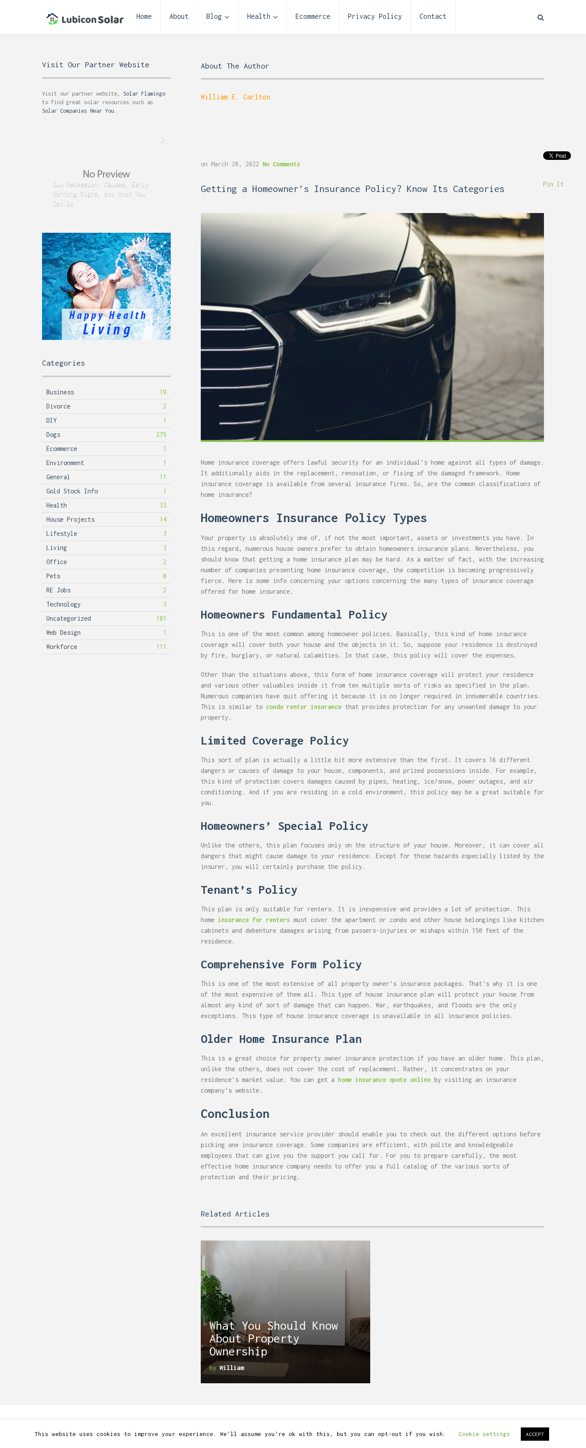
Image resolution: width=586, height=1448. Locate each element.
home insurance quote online (384, 1079)
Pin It (553, 184)
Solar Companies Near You (78, 111)
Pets (53, 576)
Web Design (63, 632)
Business (60, 392)
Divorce (58, 406)
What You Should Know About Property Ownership (273, 1338)
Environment (65, 462)
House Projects (70, 519)
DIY (51, 420)
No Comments (281, 164)
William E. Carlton (235, 97)
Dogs (53, 434)
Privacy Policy (375, 16)
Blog (214, 16)
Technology (63, 604)
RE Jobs (58, 590)
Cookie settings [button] (484, 1433)
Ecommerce (313, 16)
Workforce (61, 646)
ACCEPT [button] (535, 1434)
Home (144, 16)
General (58, 477)
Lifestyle (61, 533)
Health (258, 16)
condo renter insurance (303, 706)
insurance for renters (254, 919)
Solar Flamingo (144, 93)
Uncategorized (68, 618)
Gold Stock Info (72, 491)
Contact (433, 16)
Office (56, 561)
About (179, 16)
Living (56, 547)
